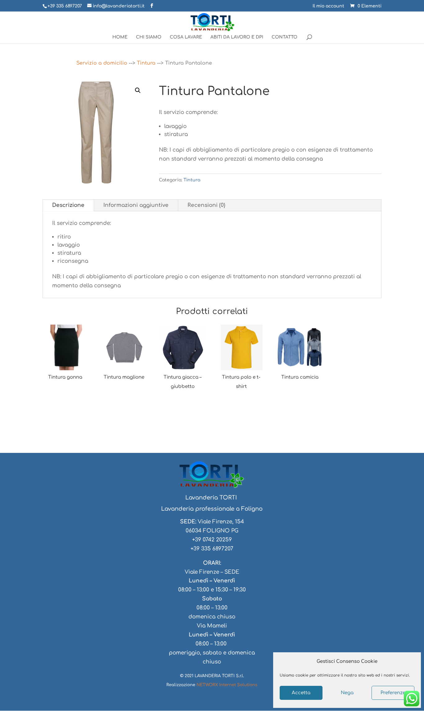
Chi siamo (148, 37)
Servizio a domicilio (101, 63)
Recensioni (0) (206, 205)
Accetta (301, 692)
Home (120, 37)
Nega (347, 692)
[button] (137, 90)
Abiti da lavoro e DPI (236, 37)
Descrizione (68, 205)
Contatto (284, 37)
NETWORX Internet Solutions (226, 685)
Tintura (146, 63)
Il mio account (328, 6)
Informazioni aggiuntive (136, 205)
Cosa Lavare (186, 37)
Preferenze (393, 692)
